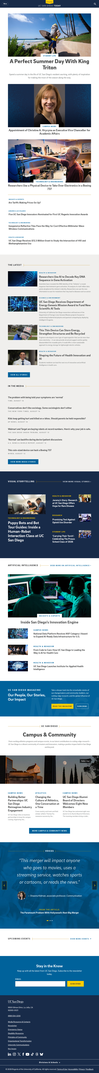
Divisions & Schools (49, 1062)
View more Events (79, 939)
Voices (49, 851)
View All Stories (19, 375)
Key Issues (12, 1048)
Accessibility (73, 1069)
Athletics (40, 793)
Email (18, 979)
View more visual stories (76, 482)
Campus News (49, 126)
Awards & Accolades (17, 211)
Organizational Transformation (20, 1041)
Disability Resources (16, 1033)
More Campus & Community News (49, 831)
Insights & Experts (16, 199)
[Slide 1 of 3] (48, 920)
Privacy (82, 1069)
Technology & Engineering (49, 182)
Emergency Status (15, 1029)
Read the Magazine (62, 706)
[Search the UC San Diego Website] (95, 4)
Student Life (49, 56)
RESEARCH (57, 515)
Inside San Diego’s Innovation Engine (49, 622)
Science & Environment (49, 298)
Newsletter (12, 1025)
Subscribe (82, 706)
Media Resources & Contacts (19, 1022)
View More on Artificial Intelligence (70, 565)
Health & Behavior (16, 237)
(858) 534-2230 (14, 1016)
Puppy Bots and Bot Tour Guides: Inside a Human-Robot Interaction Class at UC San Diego (26, 531)
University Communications (18, 1045)
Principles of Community (17, 1037)
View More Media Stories (23, 462)
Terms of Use (62, 1069)
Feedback (89, 1069)
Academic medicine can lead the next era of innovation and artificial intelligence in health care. (62, 363)
